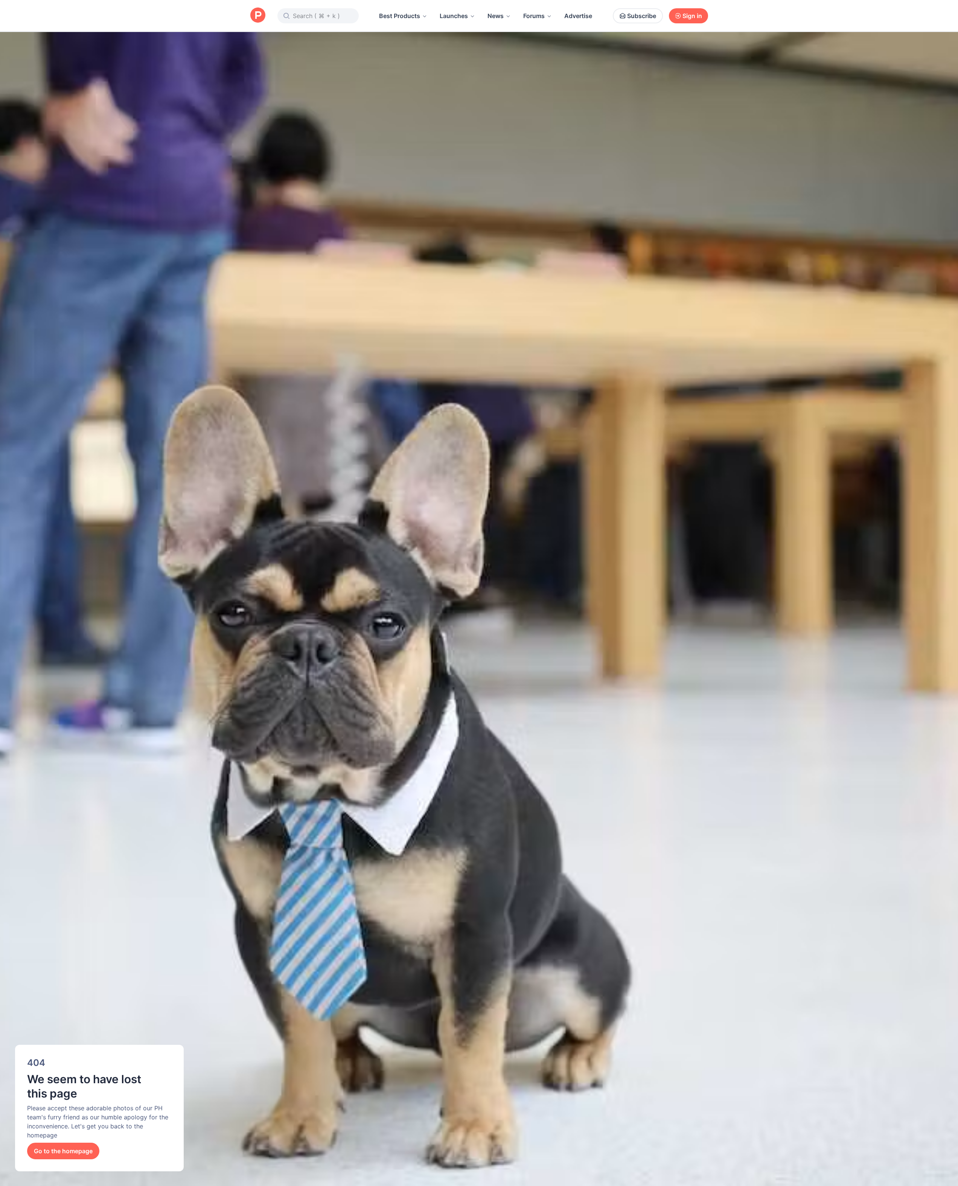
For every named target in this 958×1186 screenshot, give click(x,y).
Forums (534, 16)
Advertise (578, 16)
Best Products (399, 16)
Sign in (692, 16)
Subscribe (641, 16)
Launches (454, 16)
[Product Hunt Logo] (257, 16)
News (495, 16)
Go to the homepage (63, 1151)
